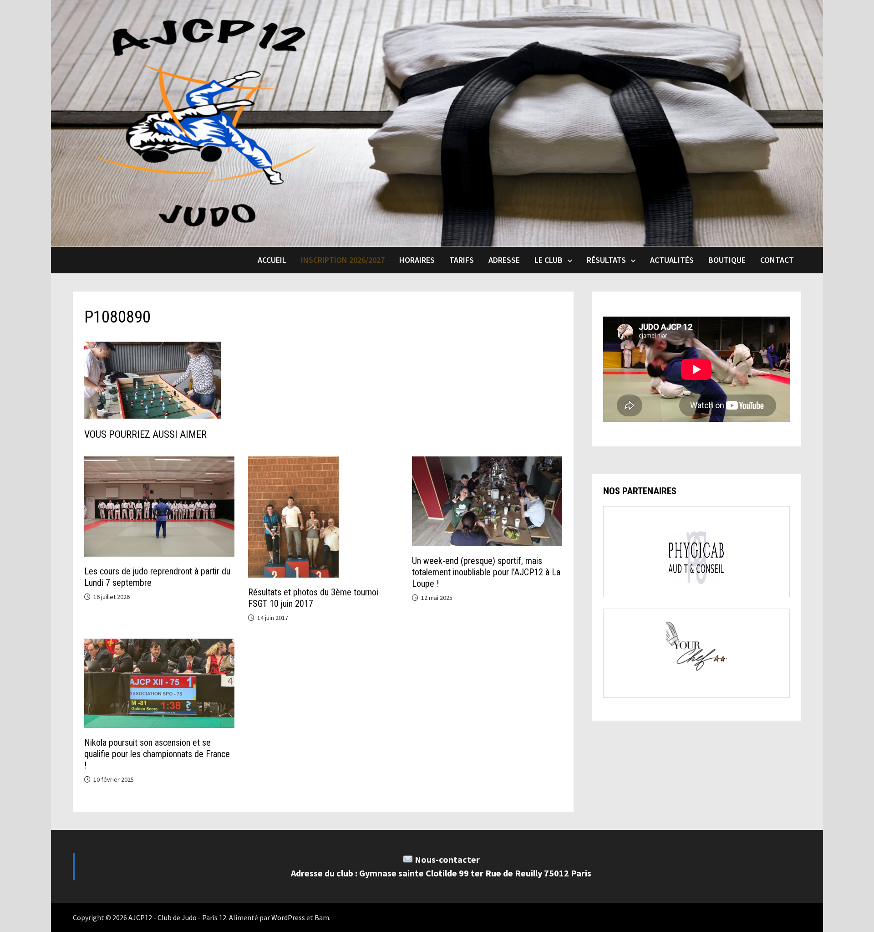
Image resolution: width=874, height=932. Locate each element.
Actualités (672, 260)
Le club (548, 260)
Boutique (727, 260)
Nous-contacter (447, 859)
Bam (322, 917)
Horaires (417, 260)
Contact (777, 260)
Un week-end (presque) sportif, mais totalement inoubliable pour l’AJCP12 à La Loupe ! (486, 572)
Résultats (606, 260)
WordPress (288, 917)
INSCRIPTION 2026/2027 (343, 260)
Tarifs (461, 260)
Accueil (272, 260)
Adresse (504, 260)
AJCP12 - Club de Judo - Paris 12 (177, 917)
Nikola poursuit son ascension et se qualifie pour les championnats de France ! (157, 754)
